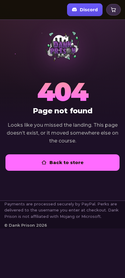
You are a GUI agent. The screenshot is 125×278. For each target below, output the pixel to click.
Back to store (66, 162)
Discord (89, 9)
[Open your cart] (113, 9)
